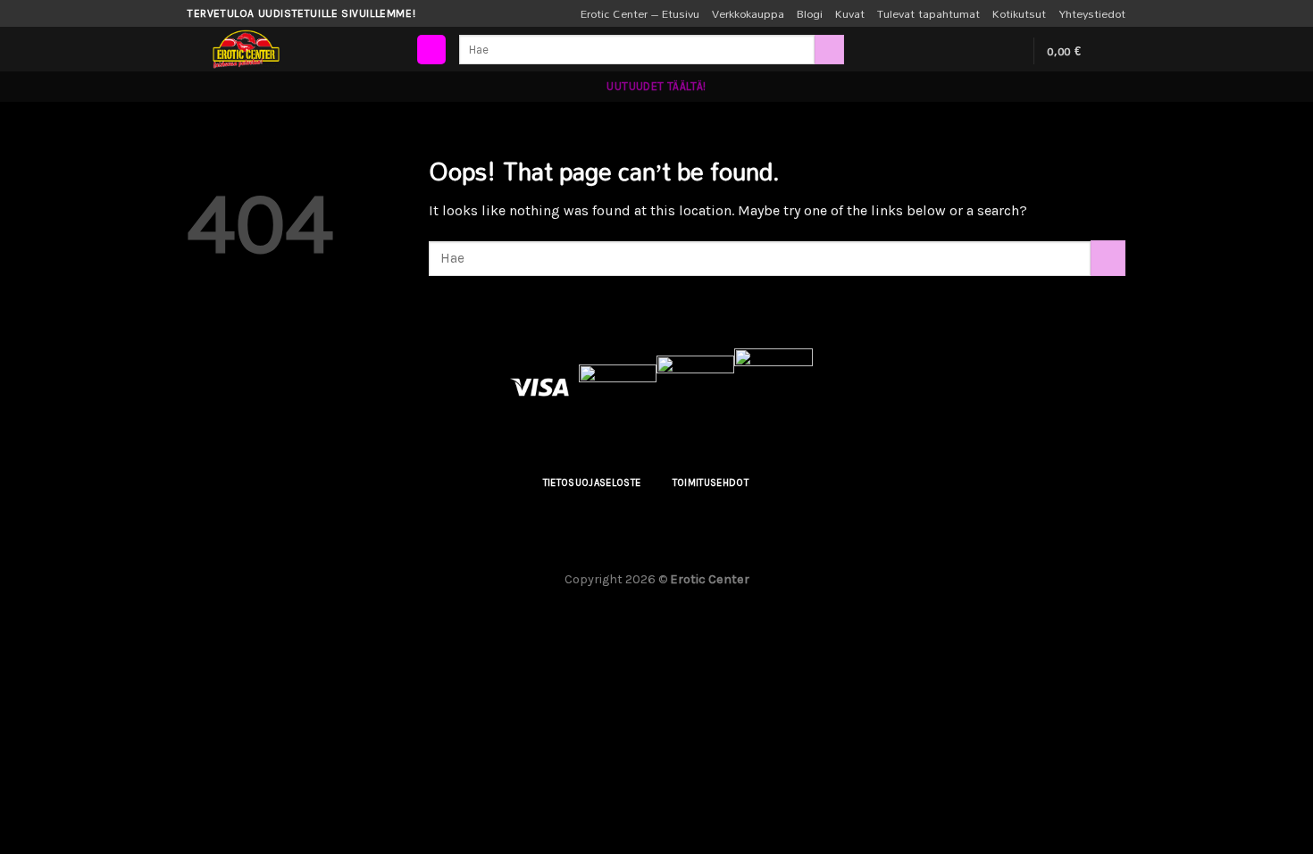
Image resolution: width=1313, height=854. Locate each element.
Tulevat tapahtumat (928, 13)
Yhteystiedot (1091, 13)
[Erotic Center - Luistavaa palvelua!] (299, 49)
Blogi (810, 13)
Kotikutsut (1019, 13)
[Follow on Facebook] (962, 51)
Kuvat (850, 13)
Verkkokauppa (748, 13)
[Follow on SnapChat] (1008, 51)
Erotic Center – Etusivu (640, 13)
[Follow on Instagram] (985, 51)
